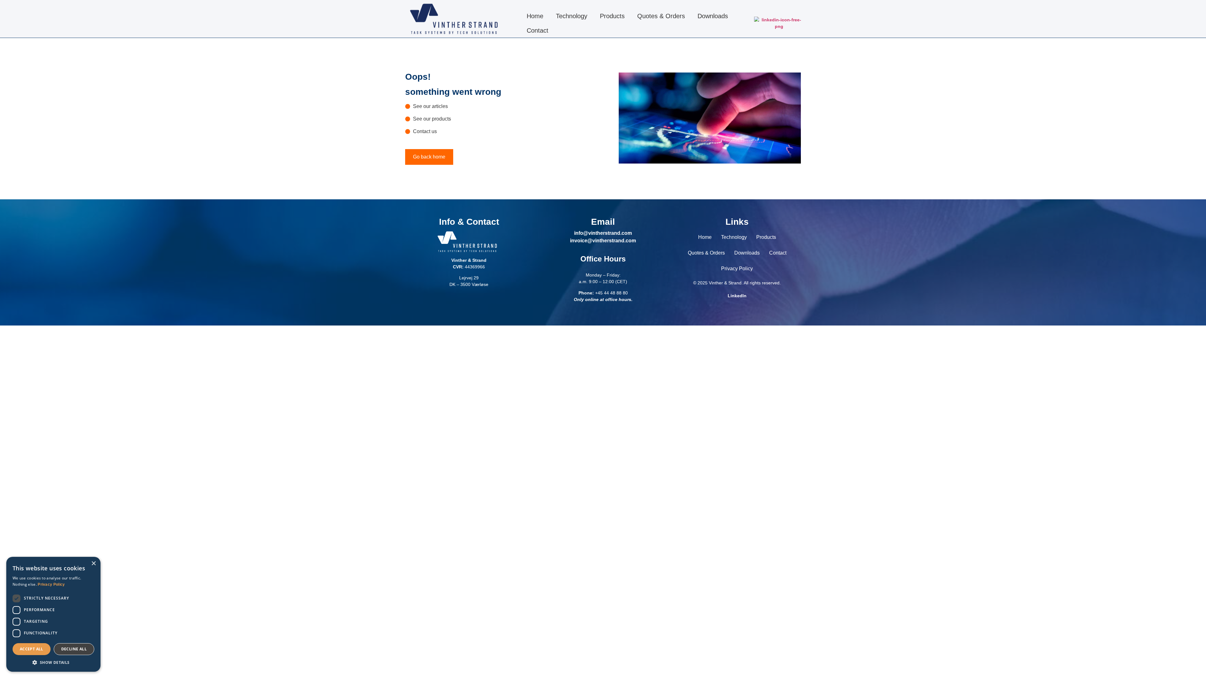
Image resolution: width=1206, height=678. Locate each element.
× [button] (93, 563)
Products (612, 16)
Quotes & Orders (661, 16)
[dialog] (53, 614)
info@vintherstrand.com (603, 233)
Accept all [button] (31, 649)
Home (535, 16)
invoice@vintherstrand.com (603, 240)
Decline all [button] (74, 649)
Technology (571, 16)
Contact (537, 30)
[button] (53, 662)
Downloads (713, 16)
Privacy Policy (737, 268)
